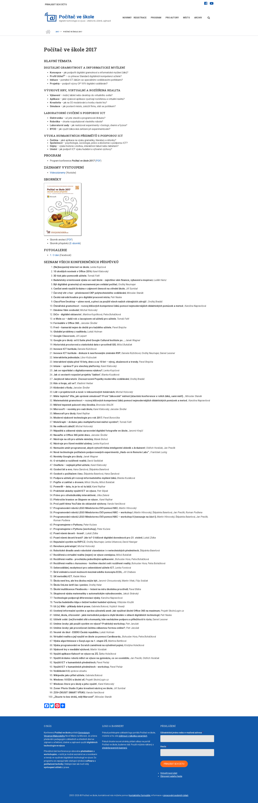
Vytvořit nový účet (168, 773)
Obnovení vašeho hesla (171, 776)
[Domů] (50, 17)
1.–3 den (54, 255)
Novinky (127, 17)
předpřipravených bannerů (114, 748)
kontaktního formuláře (139, 795)
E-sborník (75, 243)
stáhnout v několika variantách (133, 736)
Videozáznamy (57, 172)
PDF (98, 160)
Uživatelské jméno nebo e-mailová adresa (181, 732)
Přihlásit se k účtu (56, 4)
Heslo (163, 746)
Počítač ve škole (76, 17)
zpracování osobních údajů (175, 795)
